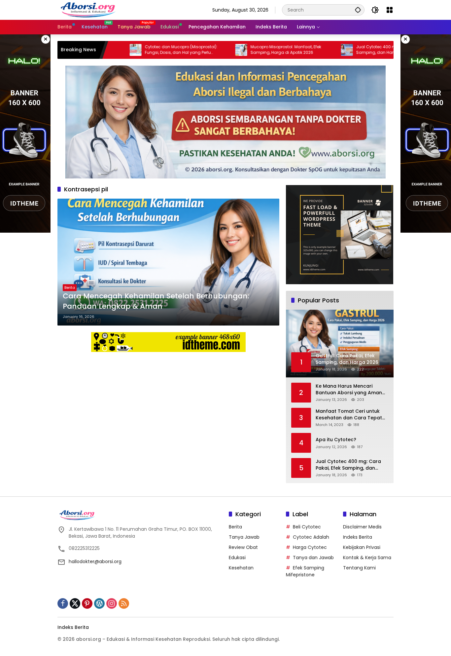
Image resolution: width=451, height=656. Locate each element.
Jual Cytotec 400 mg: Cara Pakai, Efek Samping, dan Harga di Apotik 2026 (366, 49)
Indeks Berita (357, 537)
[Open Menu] (390, 10)
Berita (69, 287)
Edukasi (237, 557)
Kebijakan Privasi (361, 547)
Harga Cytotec (310, 547)
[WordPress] (99, 603)
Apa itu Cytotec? (336, 440)
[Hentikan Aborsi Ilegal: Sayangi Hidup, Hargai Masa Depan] (88, 9)
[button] (357, 9)
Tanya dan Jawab (313, 557)
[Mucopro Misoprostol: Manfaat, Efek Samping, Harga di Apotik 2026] (213, 50)
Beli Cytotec (307, 526)
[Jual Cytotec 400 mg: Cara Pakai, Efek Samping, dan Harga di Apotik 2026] (319, 50)
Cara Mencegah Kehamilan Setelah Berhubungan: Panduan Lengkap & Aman (156, 301)
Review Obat (243, 547)
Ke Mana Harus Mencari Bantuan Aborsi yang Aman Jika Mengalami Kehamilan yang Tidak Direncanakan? (349, 389)
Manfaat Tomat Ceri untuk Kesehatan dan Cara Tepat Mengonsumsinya (349, 414)
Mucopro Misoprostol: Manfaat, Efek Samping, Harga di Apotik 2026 (257, 49)
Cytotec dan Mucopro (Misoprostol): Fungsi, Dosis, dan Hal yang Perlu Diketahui (153, 50)
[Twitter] (75, 603)
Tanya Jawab (244, 537)
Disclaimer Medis (362, 526)
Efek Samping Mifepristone (305, 571)
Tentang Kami (359, 567)
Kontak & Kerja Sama (367, 557)
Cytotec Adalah (311, 537)
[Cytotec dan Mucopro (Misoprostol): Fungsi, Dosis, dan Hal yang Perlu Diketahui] (107, 50)
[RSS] (124, 603)
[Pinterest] (87, 603)
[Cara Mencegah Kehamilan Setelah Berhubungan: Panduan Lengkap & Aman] (168, 262)
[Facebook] (62, 603)
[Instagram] (111, 603)
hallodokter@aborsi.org (95, 561)
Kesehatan (241, 567)
